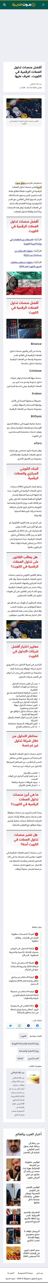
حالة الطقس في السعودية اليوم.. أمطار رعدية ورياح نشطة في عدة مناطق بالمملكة (24, 1009)
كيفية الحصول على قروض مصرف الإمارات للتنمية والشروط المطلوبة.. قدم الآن (23, 951)
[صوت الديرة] (23, 5)
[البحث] (4, 5)
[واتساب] (19, 1025)
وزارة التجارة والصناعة (29, 1051)
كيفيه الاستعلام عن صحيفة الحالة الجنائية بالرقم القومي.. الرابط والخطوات (24, 994)
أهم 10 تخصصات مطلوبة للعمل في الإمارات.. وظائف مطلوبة (25, 937)
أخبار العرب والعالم (29, 1134)
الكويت (23, 1036)
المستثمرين (33, 1058)
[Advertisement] (24, 35)
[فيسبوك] (37, 1025)
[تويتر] (10, 1025)
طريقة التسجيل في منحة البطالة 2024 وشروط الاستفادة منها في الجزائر (24, 966)
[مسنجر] (28, 1025)
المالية (20, 1058)
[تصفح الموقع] (43, 5)
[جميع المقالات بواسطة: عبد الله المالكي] (32, 1077)
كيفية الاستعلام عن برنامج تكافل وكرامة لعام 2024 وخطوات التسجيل (23, 980)
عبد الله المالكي (36, 84)
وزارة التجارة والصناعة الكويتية (25, 1043)
